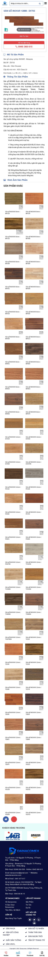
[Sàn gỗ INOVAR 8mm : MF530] (14, 300)
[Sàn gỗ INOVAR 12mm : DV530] (14, 426)
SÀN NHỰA (10, 928)
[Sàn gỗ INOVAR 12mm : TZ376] (34, 676)
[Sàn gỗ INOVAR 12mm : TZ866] (34, 726)
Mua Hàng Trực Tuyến (13, 918)
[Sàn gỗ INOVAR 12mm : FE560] (14, 501)
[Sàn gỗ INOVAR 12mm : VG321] (34, 751)
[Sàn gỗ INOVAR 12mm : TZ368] (14, 676)
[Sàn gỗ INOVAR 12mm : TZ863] (14, 726)
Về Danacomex (11, 902)
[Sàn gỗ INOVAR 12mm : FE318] (14, 476)
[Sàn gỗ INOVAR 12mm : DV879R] (34, 451)
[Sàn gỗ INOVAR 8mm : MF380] (34, 250)
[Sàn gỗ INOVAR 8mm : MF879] (34, 400)
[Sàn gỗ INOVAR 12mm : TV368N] (14, 576)
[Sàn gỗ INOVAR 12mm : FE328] (34, 476)
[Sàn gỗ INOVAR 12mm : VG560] (14, 801)
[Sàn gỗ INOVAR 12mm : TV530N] (34, 576)
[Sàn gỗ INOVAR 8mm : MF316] (14, 200)
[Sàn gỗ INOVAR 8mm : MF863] (14, 375)
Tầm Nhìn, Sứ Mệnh (12, 910)
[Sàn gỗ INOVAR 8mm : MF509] (34, 275)
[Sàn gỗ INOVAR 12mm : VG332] (34, 776)
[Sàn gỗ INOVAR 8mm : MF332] (14, 225)
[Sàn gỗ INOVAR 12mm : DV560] (14, 451)
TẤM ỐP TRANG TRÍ (36, 940)
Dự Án (28, 907)
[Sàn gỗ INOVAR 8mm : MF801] (14, 350)
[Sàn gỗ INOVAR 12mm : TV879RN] (14, 626)
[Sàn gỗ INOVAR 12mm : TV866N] (34, 601)
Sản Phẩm (29, 902)
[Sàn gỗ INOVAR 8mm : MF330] (34, 200)
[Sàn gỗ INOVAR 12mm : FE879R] (14, 551)
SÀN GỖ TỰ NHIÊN (36, 928)
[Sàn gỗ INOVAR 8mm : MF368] (34, 225)
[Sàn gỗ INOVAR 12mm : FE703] (34, 501)
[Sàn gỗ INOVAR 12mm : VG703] (34, 801)
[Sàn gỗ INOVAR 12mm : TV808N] (14, 601)
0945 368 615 (24, 46)
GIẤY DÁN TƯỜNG (13, 940)
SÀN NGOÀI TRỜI (35, 936)
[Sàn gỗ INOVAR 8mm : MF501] (14, 275)
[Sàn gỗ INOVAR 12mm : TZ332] (34, 651)
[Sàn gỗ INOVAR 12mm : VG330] (14, 776)
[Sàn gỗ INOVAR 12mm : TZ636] (14, 701)
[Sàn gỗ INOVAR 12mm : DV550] (34, 426)
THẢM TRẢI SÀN (35, 932)
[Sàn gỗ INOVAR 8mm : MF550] (34, 300)
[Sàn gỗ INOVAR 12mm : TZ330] (14, 651)
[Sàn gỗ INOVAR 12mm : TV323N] (34, 551)
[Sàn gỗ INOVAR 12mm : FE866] (34, 526)
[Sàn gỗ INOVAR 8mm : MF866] (14, 400)
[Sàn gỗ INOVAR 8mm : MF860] (34, 350)
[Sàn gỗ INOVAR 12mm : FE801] (14, 526)
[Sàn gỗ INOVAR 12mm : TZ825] (34, 701)
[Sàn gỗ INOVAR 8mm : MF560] (14, 325)
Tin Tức (28, 905)
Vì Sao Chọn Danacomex (10, 906)
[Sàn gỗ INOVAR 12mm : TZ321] (34, 626)
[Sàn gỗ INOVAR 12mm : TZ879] (14, 751)
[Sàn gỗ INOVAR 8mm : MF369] (14, 250)
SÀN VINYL (10, 944)
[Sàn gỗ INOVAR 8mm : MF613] (34, 325)
